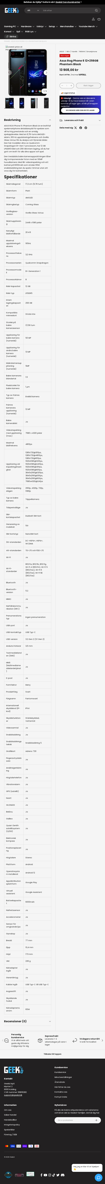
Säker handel (10, 1114)
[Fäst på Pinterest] (85, 127)
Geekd (12, 1157)
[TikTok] (53, 1175)
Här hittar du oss (62, 1087)
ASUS (62, 51)
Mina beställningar (63, 1077)
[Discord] (63, 1175)
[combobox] (62, 10)
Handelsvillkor (10, 1119)
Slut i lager (88, 85)
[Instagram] (49, 1175)
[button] (99, 19)
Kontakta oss (61, 1092)
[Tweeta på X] (75, 127)
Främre (7, 41)
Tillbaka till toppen (52, 1054)
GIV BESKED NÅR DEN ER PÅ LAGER (80, 110)
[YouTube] (45, 1175)
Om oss (7, 1110)
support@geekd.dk (13, 1095)
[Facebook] (41, 1175)
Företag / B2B (10, 1134)
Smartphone (92, 51)
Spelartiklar (9, 1129)
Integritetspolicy (12, 1124)
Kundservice (60, 1072)
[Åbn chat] (98, 1177)
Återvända (60, 1082)
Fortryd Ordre (61, 1097)
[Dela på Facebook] (80, 127)
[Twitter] (57, 1175)
